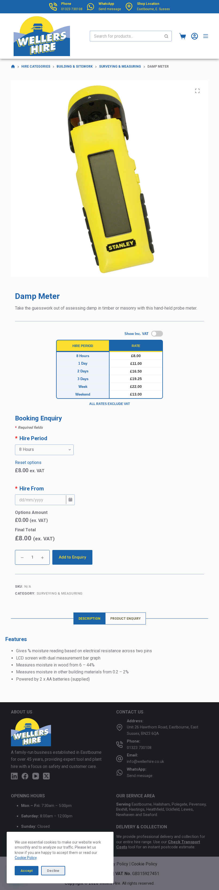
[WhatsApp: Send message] (119, 772)
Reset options (28, 462)
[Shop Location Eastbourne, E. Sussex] (129, 7)
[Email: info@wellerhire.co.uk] (119, 758)
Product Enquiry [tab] (125, 618)
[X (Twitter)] (46, 776)
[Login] (194, 36)
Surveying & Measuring (60, 593)
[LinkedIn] (14, 776)
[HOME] (13, 67)
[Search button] (166, 36)
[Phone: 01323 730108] (119, 744)
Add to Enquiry (72, 557)
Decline (53, 871)
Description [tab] (89, 618)
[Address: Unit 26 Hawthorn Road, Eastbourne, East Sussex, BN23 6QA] (119, 727)
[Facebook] (25, 776)
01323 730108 (72, 9)
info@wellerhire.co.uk (145, 761)
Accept (27, 871)
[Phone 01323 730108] (53, 7)
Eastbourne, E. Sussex (153, 9)
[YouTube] (35, 776)
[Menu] (205, 36)
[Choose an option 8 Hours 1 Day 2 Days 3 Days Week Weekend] (109, 449)
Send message (110, 9)
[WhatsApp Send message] (91, 7)
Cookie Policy (26, 858)
